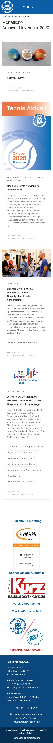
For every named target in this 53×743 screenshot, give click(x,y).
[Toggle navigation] (49, 7)
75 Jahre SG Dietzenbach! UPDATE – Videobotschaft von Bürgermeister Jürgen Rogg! (24, 400)
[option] (26, 715)
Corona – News (16, 77)
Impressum (34, 737)
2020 (15, 16)
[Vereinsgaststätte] (24, 6)
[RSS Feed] (32, 6)
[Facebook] (28, 6)
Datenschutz (19, 737)
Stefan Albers (15, 235)
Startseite (6, 16)
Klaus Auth (14, 352)
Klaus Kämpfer (16, 88)
